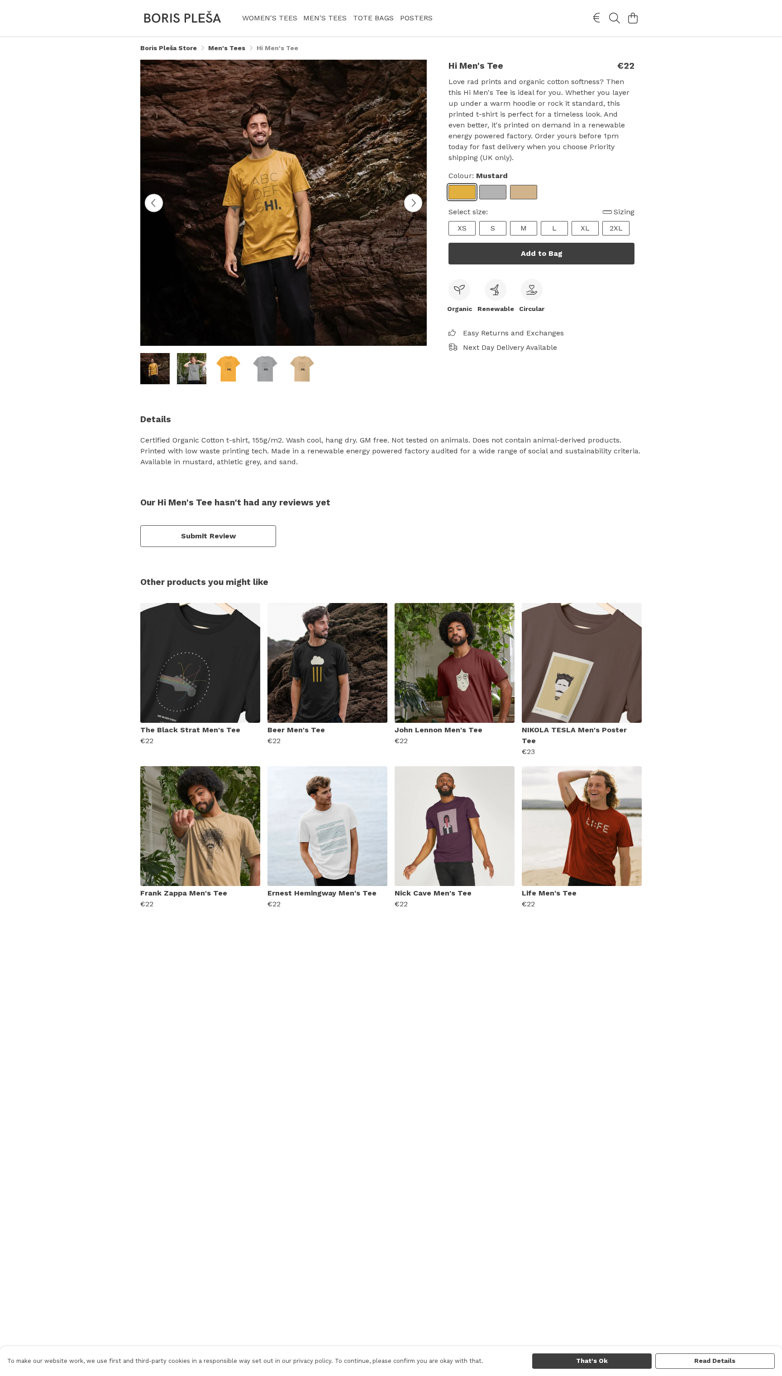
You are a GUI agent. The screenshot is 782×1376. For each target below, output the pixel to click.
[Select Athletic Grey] (492, 192)
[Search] (615, 18)
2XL (616, 228)
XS (462, 228)
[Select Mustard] (462, 192)
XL (585, 228)
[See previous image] (154, 203)
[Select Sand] (523, 192)
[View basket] (633, 18)
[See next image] (413, 203)
